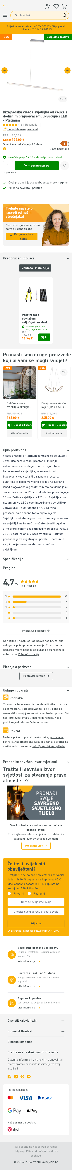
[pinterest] (22, 1076)
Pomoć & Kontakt (20, 1031)
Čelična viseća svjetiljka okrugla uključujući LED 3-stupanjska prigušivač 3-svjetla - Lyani (18, 405)
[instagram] (16, 1076)
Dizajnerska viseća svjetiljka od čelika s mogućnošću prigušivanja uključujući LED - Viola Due (53, 405)
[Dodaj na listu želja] (64, 165)
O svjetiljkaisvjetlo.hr (22, 1021)
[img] (36, 70)
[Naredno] (67, 70)
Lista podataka (59, 149)
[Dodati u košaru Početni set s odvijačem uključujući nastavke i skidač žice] (44, 337)
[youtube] (29, 1076)
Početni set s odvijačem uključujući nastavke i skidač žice (35, 319)
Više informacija (28, 654)
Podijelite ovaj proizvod (22, 129)
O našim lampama (20, 1042)
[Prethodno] (4, 70)
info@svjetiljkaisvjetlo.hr (48, 746)
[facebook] (9, 1076)
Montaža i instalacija (35, 268)
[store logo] (5, 5)
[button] (36, 28)
